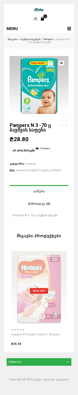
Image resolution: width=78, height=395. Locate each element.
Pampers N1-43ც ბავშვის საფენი (62, 127)
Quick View (48, 277)
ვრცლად (31, 277)
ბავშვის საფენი (38, 170)
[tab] (39, 191)
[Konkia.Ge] (39, 9)
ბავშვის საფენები (30, 39)
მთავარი (13, 39)
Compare (45, 148)
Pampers (48, 39)
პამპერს (55, 170)
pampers (21, 170)
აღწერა (39, 191)
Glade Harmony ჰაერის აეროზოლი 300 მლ (66, 127)
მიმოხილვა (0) (39, 204)
